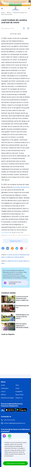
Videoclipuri (4, 388)
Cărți (17, 385)
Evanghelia (19, 391)
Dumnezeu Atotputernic (21, 187)
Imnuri (17, 388)
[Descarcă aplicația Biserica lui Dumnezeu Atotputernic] (2, 410)
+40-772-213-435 (9, 420)
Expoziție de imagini (7, 398)
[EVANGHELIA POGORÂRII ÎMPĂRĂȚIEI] (15, 8)
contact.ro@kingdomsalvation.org (14, 423)
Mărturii (9, 12)
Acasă (2, 12)
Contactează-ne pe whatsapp (15, 463)
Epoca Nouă (19, 394)
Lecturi (3, 391)
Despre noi (19, 398)
